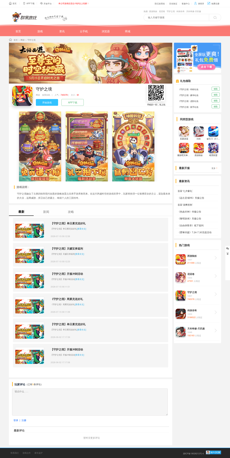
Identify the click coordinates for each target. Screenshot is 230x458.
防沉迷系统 (160, 3)
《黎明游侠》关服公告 (189, 218)
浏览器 (106, 31)
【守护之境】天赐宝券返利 (67, 248)
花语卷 (162, 11)
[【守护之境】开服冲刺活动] (29, 280)
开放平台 (48, 3)
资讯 (62, 31)
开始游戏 (47, 102)
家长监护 (39, 452)
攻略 (71, 211)
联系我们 (15, 452)
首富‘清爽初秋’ (185, 204)
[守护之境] (22, 96)
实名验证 (173, 3)
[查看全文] (81, 228)
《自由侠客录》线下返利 (191, 225)
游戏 (40, 31)
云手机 (84, 31)
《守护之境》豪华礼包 (188, 95)
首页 (14, 3)
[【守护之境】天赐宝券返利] (29, 254)
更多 (213, 168)
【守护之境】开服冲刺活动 (67, 274)
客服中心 (186, 3)
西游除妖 (153, 11)
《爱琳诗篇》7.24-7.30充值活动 (194, 232)
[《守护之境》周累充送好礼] (29, 305)
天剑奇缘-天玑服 (193, 11)
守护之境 (171, 11)
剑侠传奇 (180, 11)
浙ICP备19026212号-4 (193, 453)
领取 (216, 88)
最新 (21, 211)
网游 (23, 39)
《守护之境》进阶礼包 (188, 101)
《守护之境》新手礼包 (188, 106)
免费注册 (213, 3)
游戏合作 (27, 452)
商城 (127, 31)
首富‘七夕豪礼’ (185, 191)
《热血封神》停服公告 (189, 211)
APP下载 (72, 102)
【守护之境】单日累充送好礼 (68, 223)
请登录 (199, 3)
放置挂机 (46, 94)
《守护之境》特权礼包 (188, 89)
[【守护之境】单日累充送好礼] (29, 229)
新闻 (46, 211)
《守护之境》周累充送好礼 (67, 299)
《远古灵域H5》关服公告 (191, 197)
